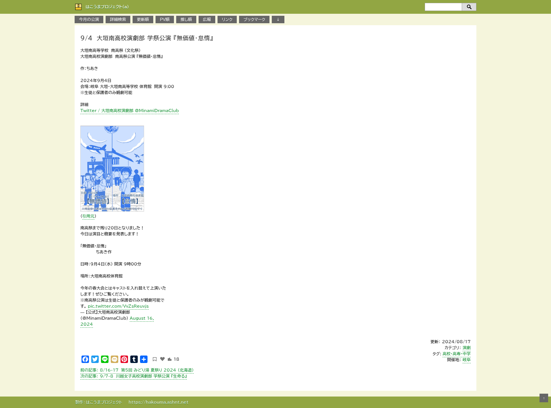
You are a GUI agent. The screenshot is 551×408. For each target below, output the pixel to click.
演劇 (467, 348)
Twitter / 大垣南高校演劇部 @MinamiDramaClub (129, 111)
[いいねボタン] (162, 359)
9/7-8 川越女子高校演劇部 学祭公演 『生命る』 (133, 376)
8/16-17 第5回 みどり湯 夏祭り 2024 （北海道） (137, 370)
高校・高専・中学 (457, 354)
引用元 (88, 216)
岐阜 (467, 360)
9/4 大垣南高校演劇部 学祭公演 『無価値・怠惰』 (146, 38)
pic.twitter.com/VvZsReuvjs (118, 306)
